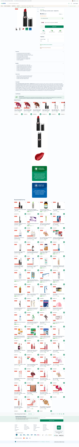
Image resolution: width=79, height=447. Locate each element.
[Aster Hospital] (28, 434)
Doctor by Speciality (26, 427)
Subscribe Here (51, 420)
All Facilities (25, 429)
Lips (30, 7)
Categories (35, 426)
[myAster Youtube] (63, 413)
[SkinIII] (50, 434)
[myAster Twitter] (59, 413)
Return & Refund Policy (46, 429)
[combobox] (37, 3)
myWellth (16, 430)
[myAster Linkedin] (61, 413)
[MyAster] (21, 434)
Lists (15, 428)
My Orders (35, 428)
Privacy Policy (44, 427)
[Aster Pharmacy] (24, 434)
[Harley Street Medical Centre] (46, 435)
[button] (31, 102)
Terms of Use (44, 426)
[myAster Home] (15, 441)
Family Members (17, 429)
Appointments (16, 427)
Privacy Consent (45, 428)
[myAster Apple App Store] (61, 435)
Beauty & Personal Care (23, 7)
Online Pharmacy (17, 7)
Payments (44, 430)
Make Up (28, 7)
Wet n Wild (42, 9)
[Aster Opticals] (35, 434)
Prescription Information (37, 427)
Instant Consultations (26, 428)
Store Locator (35, 430)
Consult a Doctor (26, 426)
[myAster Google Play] (56, 435)
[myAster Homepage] (3, 3)
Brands (34, 429)
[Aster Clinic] (32, 434)
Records (16, 426)
